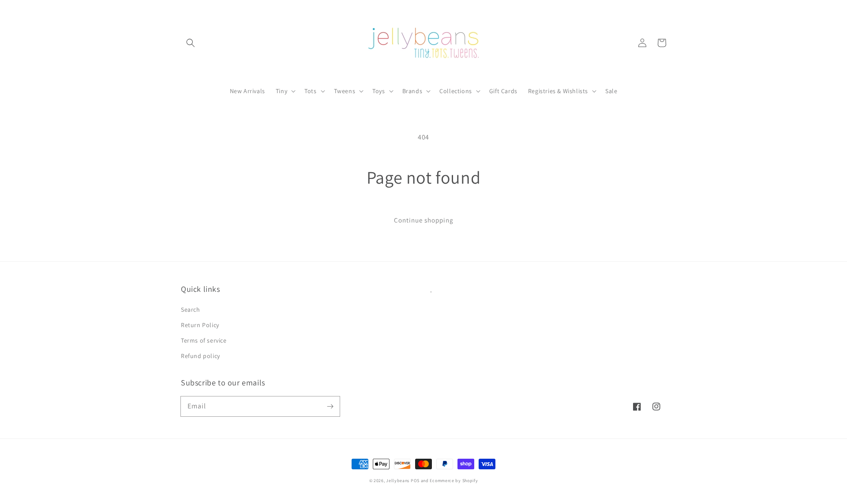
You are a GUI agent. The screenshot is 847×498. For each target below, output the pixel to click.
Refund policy (200, 356)
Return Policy (200, 325)
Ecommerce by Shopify (454, 480)
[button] (190, 43)
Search (190, 309)
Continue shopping (423, 220)
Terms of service (204, 340)
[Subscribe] (330, 406)
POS (415, 480)
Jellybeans (397, 480)
